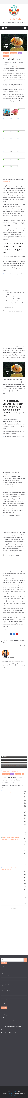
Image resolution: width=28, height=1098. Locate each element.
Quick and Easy (5, 967)
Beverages (3, 988)
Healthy (3, 1003)
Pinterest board (6, 181)
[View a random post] (25, 28)
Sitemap (3, 1029)
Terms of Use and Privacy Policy (9, 1032)
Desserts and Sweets (6, 982)
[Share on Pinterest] (17, 634)
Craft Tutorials (14, 53)
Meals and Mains (5, 970)
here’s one (18, 67)
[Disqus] (14, 692)
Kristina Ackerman (7, 62)
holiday (5, 64)
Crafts (20, 53)
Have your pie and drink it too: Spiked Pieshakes (25, 882)
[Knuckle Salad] (3, 28)
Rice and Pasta (4, 997)
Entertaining (5, 55)
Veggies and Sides (5, 973)
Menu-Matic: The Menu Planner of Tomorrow (12, 1021)
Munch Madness (5, 1024)
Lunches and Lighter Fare (7, 976)
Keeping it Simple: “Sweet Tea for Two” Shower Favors (13, 778)
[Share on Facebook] (11, 634)
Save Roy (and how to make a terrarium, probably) (14, 641)
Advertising (4, 1015)
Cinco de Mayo (6, 53)
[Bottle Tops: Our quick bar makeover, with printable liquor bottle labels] (12, 813)
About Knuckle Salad (6, 1012)
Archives (3, 1018)
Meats (2, 994)
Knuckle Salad (14, 19)
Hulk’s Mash (22, 646)
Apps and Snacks (5, 985)
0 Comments (20, 62)
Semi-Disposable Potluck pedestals (25, 847)
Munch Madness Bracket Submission (12, 1026)
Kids (23, 774)
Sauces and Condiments (7, 1000)
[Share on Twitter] (14, 634)
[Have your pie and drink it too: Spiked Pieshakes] (12, 886)
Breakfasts (3, 979)
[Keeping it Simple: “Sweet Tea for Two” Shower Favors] (14, 771)
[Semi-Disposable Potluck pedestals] (12, 851)
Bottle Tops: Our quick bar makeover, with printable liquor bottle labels (25, 809)
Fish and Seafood (5, 991)
